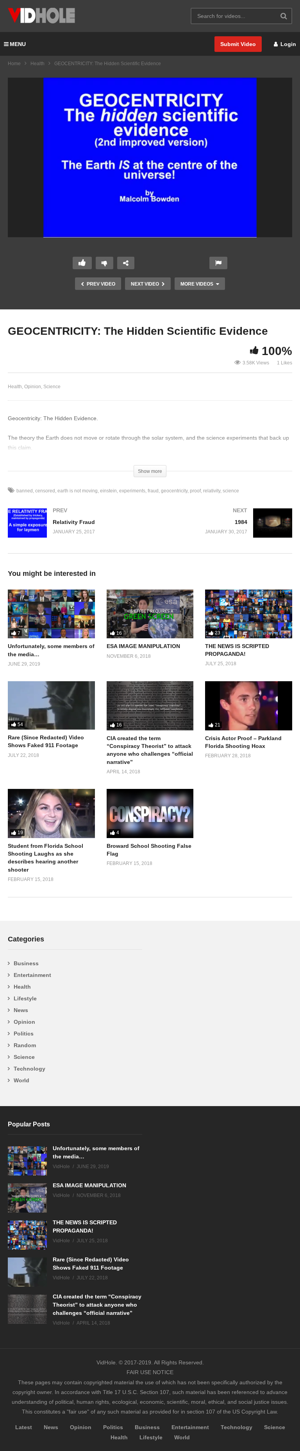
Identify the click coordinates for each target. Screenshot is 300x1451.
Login (287, 44)
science (231, 491)
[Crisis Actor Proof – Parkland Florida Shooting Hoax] (248, 705)
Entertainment (32, 975)
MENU (18, 44)
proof (195, 491)
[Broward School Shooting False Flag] (150, 813)
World (21, 1080)
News (21, 1010)
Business (26, 963)
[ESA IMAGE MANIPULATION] (150, 614)
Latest (23, 1427)
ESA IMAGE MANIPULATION (143, 646)
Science (52, 386)
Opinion (32, 386)
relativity (211, 491)
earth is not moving (77, 491)
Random (25, 1045)
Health (37, 63)
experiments (132, 491)
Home (14, 63)
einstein (108, 491)
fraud (153, 491)
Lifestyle (25, 998)
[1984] (225, 530)
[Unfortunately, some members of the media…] (51, 614)
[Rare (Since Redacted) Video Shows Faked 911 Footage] (51, 705)
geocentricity (174, 491)
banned (24, 491)
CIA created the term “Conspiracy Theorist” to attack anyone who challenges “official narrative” (97, 1304)
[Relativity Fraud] (75, 530)
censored (45, 491)
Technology (29, 1069)
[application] (150, 158)
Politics (24, 1033)
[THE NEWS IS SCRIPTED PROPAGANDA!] (248, 614)
